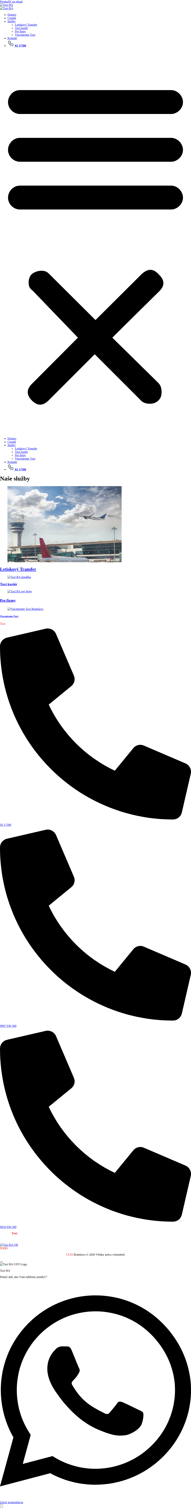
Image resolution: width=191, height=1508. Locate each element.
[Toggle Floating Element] (1, 1506)
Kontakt (12, 38)
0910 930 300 (8, 1227)
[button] (95, 242)
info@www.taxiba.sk (73, 1248)
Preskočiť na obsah (11, 1)
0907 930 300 (8, 1025)
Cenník (11, 18)
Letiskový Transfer (26, 24)
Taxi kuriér (21, 28)
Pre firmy (20, 31)
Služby (11, 21)
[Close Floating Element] (1, 1262)
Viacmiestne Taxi (25, 34)
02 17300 (5, 824)
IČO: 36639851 (50, 1248)
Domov (11, 14)
